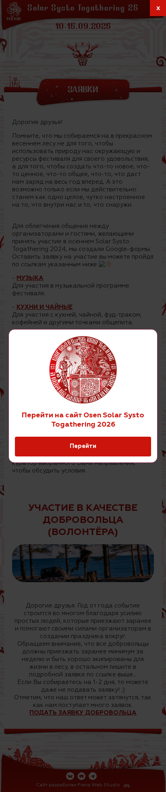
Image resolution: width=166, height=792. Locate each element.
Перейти (83, 446)
